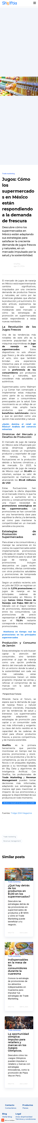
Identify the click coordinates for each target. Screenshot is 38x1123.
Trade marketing (9, 837)
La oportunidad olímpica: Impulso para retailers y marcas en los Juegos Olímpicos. (18, 1042)
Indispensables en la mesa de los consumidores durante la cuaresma (18, 966)
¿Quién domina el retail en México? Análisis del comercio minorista (19, 427)
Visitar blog (7, 1117)
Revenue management (12, 841)
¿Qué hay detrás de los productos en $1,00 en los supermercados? (19, 891)
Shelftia (17, 264)
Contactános (10, 1108)
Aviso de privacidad (24, 1117)
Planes (25, 1108)
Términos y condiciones (26, 1119)
